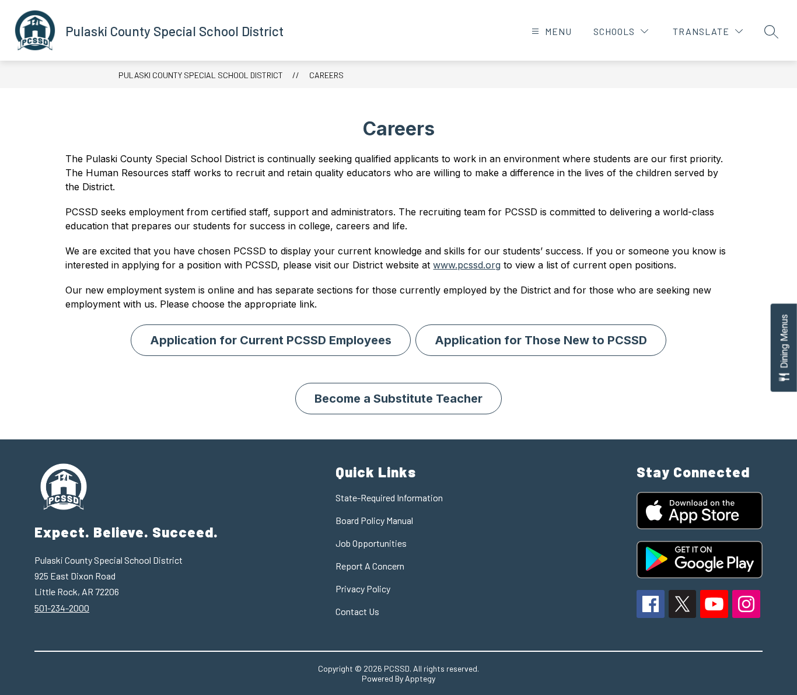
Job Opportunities (371, 543)
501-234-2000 (61, 607)
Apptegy (420, 678)
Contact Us (357, 611)
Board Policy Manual (374, 520)
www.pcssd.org (467, 265)
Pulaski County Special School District (200, 75)
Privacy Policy (362, 588)
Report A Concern (369, 565)
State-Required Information (389, 497)
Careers (326, 75)
